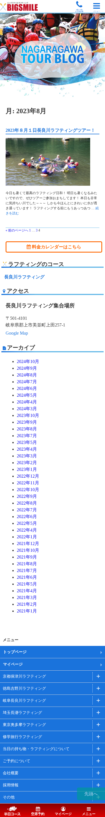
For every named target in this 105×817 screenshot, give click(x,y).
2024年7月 (27, 381)
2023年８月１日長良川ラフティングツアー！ (50, 130)
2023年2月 (27, 462)
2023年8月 (27, 428)
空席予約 (38, 814)
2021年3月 (27, 597)
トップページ (15, 652)
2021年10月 (28, 550)
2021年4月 (27, 590)
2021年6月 (27, 577)
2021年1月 (27, 611)
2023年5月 (27, 442)
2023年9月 (27, 422)
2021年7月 (27, 570)
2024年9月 (27, 368)
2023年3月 (27, 455)
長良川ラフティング (24, 276)
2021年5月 (27, 584)
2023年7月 (27, 435)
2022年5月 (27, 523)
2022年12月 (28, 476)
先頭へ (91, 793)
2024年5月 (27, 395)
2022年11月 (28, 482)
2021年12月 (28, 543)
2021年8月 (27, 563)
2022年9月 (27, 496)
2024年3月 (27, 408)
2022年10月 (28, 489)
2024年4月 (27, 402)
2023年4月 (27, 449)
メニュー (88, 814)
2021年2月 (27, 604)
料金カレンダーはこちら (56, 246)
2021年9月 (27, 557)
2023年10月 (28, 415)
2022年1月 (27, 536)
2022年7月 (27, 509)
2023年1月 (27, 469)
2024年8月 (27, 375)
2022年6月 (27, 516)
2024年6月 (27, 388)
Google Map (17, 333)
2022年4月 (27, 530)
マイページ (13, 664)
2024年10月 (28, 361)
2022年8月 (27, 503)
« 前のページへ (17, 230)
